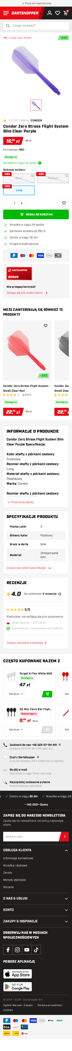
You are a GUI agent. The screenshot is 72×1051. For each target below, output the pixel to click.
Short (19, 178)
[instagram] (17, 950)
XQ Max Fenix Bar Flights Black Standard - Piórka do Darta (35, 709)
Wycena (8, 887)
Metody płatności (14, 880)
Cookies (8, 1010)
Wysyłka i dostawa (15, 865)
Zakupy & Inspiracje (20, 921)
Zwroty (7, 872)
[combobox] (38, 26)
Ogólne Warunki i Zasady (18, 1005)
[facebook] (8, 950)
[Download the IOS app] (17, 974)
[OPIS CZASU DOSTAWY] (39, 163)
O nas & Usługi (15, 899)
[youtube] (27, 950)
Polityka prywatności (50, 1005)
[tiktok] (36, 950)
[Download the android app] (17, 986)
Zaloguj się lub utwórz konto (25, 293)
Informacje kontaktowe (18, 858)
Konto (8, 910)
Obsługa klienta (17, 850)
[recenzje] (59, 594)
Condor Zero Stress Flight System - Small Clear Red (26, 388)
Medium (53, 178)
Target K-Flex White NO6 (35, 673)
